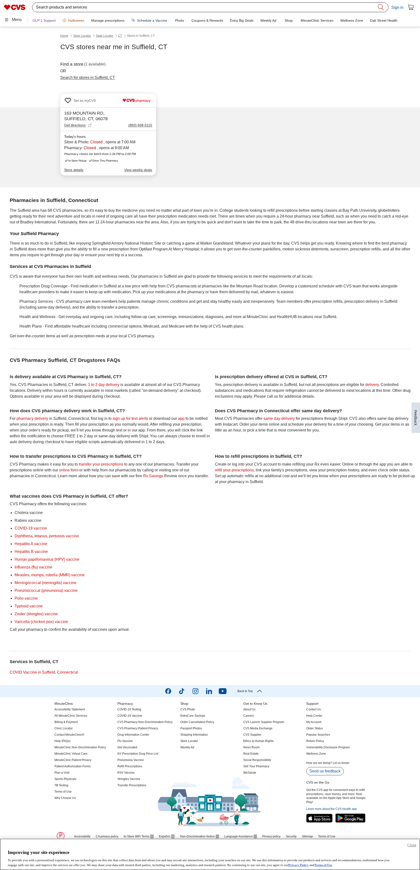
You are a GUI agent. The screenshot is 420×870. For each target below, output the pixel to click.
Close (411, 845)
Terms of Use (323, 865)
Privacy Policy (298, 865)
